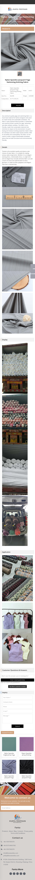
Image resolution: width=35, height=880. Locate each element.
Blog (15, 831)
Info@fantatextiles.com (10, 853)
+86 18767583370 (8, 842)
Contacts (20, 831)
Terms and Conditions (18, 833)
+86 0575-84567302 (9, 845)
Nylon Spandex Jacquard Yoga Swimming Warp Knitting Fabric (26, 777)
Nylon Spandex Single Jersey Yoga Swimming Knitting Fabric (9, 754)
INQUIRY (18, 105)
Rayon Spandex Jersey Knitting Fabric (27, 754)
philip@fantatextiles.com (11, 856)
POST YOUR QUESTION (17, 680)
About (11, 831)
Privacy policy (28, 831)
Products (5, 831)
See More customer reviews (17, 686)
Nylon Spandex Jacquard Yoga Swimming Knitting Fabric (9, 777)
